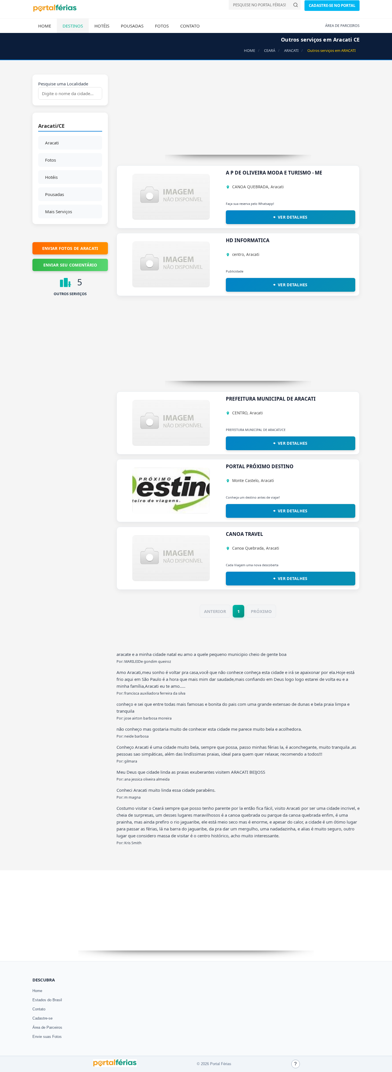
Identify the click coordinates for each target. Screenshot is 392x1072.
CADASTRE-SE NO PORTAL (332, 5)
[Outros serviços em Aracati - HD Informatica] (171, 286)
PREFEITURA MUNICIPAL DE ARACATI (271, 398)
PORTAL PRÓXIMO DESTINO (260, 466)
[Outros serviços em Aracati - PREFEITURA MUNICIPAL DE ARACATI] (171, 444)
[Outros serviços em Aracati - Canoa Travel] (171, 579)
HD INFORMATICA (247, 240)
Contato (190, 26)
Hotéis (101, 26)
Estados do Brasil (47, 1000)
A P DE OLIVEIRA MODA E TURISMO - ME (274, 172)
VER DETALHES (293, 217)
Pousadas (132, 26)
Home (44, 26)
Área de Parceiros (47, 1027)
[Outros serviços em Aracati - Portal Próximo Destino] (171, 512)
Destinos (73, 26)
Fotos (162, 26)
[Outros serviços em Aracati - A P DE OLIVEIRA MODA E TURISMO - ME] (171, 218)
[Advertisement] (238, 115)
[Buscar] (295, 5)
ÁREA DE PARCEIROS (342, 25)
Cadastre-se (42, 1018)
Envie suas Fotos (47, 1036)
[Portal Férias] (54, 10)
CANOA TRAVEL (244, 534)
